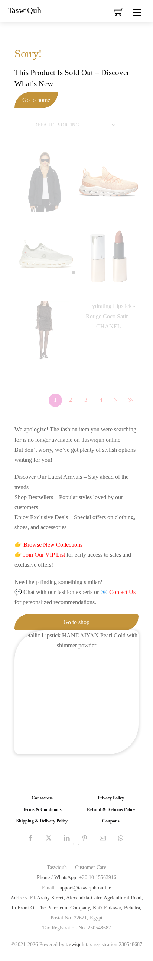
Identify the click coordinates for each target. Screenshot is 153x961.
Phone (43, 877)
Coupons (111, 821)
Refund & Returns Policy (111, 809)
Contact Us (122, 592)
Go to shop (76, 622)
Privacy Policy (111, 798)
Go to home (36, 100)
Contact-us (42, 798)
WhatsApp (65, 877)
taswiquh (75, 944)
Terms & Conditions (42, 809)
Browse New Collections (52, 544)
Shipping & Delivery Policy (42, 821)
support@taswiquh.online (84, 888)
